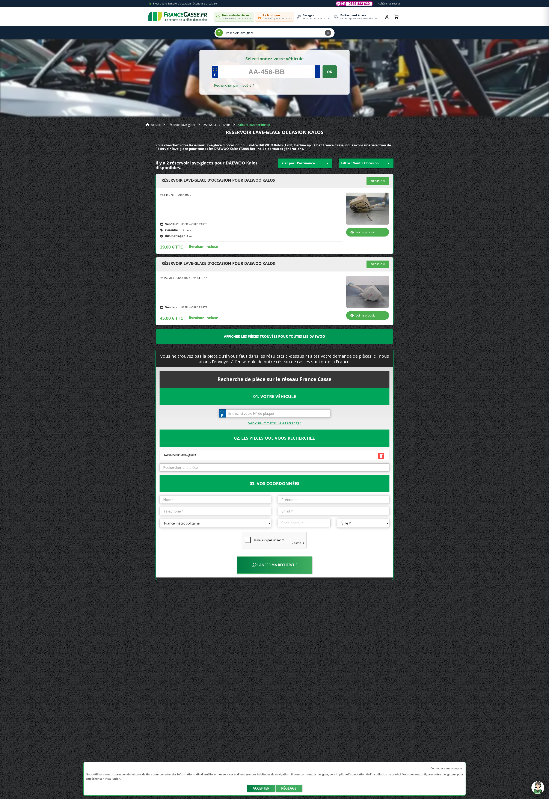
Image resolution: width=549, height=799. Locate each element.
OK (329, 71)
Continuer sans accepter (446, 768)
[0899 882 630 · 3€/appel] (354, 3)
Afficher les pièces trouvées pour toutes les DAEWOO (274, 336)
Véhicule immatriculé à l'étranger (274, 423)
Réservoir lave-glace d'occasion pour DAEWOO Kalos (218, 180)
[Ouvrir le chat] (538, 789)
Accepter (261, 788)
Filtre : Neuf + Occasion (366, 163)
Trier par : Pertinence (305, 163)
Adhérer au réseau (389, 3)
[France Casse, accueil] (177, 16)
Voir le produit (365, 232)
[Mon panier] (396, 16)
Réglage (289, 788)
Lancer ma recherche (276, 564)
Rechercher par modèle (233, 85)
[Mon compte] (387, 16)
